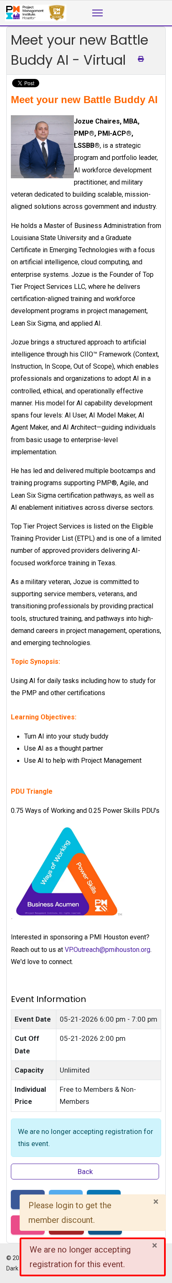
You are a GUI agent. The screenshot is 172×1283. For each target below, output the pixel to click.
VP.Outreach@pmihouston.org (107, 950)
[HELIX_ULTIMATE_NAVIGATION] (97, 12)
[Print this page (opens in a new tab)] (141, 59)
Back (85, 1171)
